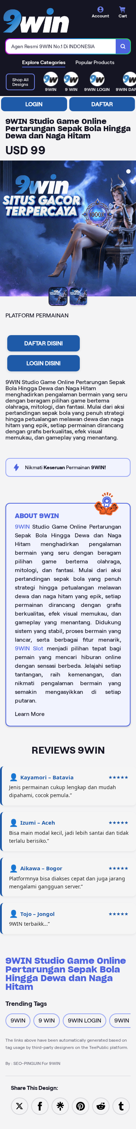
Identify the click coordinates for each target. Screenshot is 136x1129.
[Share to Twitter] (19, 1106)
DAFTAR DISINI (43, 343)
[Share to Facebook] (40, 1106)
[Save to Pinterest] (80, 1106)
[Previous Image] (6, 230)
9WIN (22, 527)
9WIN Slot (29, 648)
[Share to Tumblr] (121, 1106)
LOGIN (33, 104)
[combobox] (61, 46)
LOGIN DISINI (43, 363)
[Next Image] (130, 230)
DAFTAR (102, 104)
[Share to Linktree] (60, 1106)
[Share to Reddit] (101, 1106)
